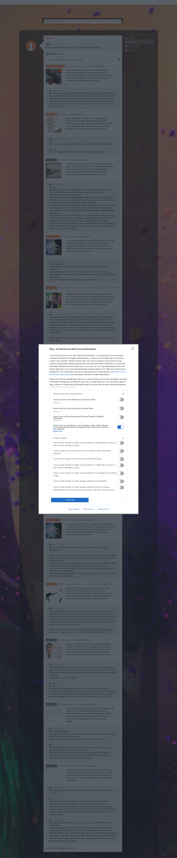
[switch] (120, 399)
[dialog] (88, 429)
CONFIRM (70, 500)
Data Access (88, 509)
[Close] (133, 349)
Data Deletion (73, 509)
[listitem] (88, 394)
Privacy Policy (103, 509)
